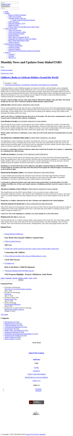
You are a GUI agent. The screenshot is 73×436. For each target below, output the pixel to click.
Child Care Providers (11, 28)
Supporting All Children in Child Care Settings (22, 39)
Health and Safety (13, 25)
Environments (25, 85)
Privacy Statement (40, 434)
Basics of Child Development (17, 15)
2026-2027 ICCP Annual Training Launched (18, 289)
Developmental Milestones (13, 304)
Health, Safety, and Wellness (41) (15, 330)
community (8, 278)
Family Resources (13, 22)
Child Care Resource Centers (17, 32)
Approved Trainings (14, 49)
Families (7, 13)
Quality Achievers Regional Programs (23, 20)
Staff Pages (36, 359)
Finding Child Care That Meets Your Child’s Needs (23, 27)
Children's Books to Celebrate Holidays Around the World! (30, 77)
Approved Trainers (14, 47)
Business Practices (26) (12, 323)
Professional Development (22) (14, 335)
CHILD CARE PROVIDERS (36, 374)
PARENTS (36, 371)
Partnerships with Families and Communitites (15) (20, 334)
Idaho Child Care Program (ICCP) (18, 37)
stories (31, 278)
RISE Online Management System (18, 40)
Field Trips (8, 294)
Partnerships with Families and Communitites (44, 85)
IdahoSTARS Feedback (36, 353)
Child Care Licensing (14, 16)
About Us (7, 52)
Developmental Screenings (16, 34)
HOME (36, 367)
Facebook (38, 389)
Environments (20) (10, 329)
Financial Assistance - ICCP (16, 23)
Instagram (38, 390)
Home (6, 11)
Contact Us (11, 54)
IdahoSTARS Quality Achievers (14, 309)
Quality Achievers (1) (11, 337)
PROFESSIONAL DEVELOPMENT (36, 377)
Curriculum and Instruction (13, 85)
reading (25, 278)
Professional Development (12, 44)
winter (35, 278)
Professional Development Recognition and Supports (24, 51)
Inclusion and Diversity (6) (13, 332)
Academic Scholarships (15, 45)
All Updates (4, 314)
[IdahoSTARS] (5, 4)
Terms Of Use (30, 434)
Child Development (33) (12, 325)
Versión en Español (6, 70)
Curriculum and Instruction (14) (14, 327)
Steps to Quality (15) (11, 339)
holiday (20, 278)
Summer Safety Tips (11, 299)
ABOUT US (36, 380)
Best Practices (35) (10, 322)
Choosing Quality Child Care (17, 18)
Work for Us (12, 57)
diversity (15, 278)
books (2, 278)
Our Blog (11, 56)
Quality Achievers (13, 42)
